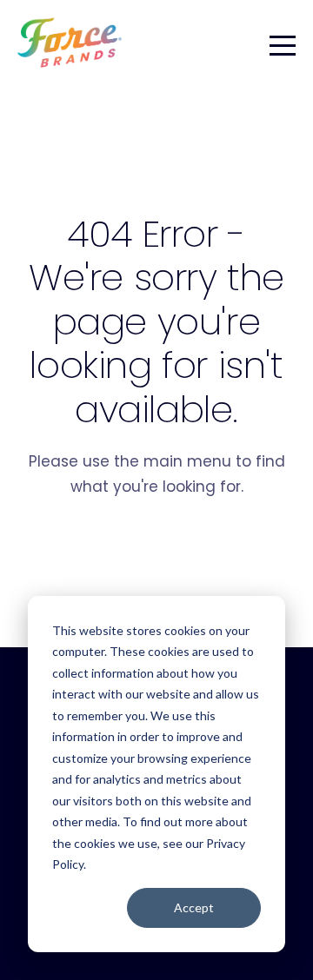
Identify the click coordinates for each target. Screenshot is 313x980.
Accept (194, 907)
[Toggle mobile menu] (283, 42)
